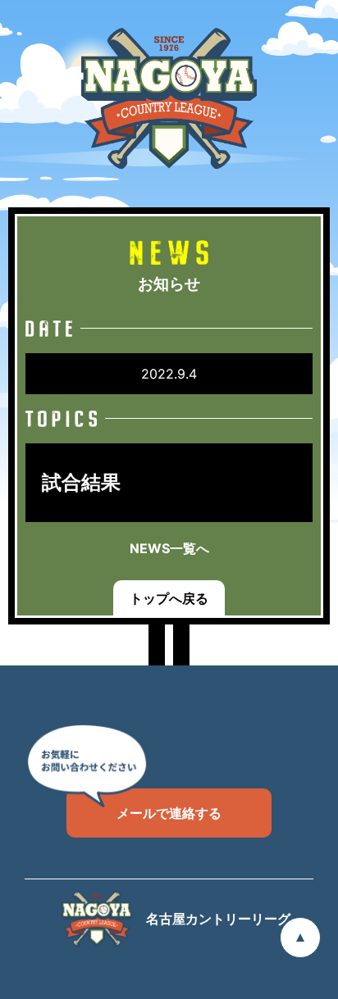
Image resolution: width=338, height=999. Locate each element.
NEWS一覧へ (169, 548)
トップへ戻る (169, 598)
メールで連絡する (169, 813)
